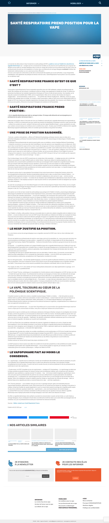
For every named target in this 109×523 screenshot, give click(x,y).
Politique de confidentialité (91, 508)
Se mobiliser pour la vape (66, 501)
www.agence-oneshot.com (70, 521)
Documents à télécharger (66, 505)
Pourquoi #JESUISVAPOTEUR (92, 503)
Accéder (75, 478)
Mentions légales (88, 505)
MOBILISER (75, 3)
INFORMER (31, 3)
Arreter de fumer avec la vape (44, 504)
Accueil (9, 12)
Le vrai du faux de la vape (22, 12)
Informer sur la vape (14, 12)
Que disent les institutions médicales (33, 12)
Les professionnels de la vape (68, 503)
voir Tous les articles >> (66, 449)
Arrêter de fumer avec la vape (89, 63)
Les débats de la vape (86, 65)
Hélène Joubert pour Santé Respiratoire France (26, 403)
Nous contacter (87, 500)
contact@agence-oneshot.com (56, 521)
